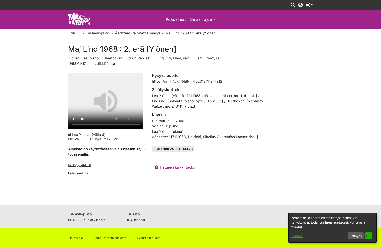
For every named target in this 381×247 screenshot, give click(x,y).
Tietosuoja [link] (75, 237)
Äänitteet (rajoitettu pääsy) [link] (137, 33)
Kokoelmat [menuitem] (176, 19)
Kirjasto (133, 214)
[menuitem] (202, 19)
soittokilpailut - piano (173, 149)
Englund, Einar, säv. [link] (173, 58)
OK (368, 236)
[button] (293, 5)
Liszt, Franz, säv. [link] (208, 58)
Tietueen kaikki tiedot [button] (177, 167)
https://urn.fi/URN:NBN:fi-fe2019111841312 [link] (187, 81)
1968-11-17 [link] (77, 63)
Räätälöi (297, 236)
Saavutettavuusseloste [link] (109, 237)
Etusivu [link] (74, 33)
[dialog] (332, 228)
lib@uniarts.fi (136, 220)
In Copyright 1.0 (79, 165)
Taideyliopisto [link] (97, 33)
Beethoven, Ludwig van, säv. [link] (128, 58)
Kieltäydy (355, 236)
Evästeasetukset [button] (149, 237)
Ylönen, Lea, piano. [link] (84, 58)
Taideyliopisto (80, 214)
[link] (79, 19)
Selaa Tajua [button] (201, 19)
